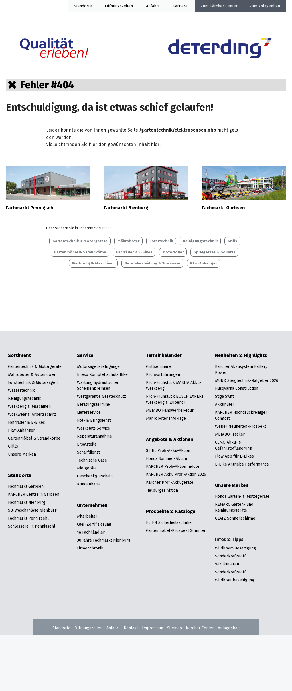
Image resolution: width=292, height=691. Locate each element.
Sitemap (174, 628)
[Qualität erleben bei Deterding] (54, 49)
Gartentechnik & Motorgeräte (80, 241)
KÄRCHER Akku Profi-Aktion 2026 (176, 474)
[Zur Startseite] (220, 49)
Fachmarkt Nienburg (126, 207)
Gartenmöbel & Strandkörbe (80, 252)
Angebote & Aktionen (169, 439)
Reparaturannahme (94, 436)
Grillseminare (158, 366)
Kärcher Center (224, 6)
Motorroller (173, 252)
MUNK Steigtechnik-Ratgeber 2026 (246, 380)
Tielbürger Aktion (162, 490)
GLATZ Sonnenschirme (235, 518)
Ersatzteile (87, 444)
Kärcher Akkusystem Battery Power (241, 369)
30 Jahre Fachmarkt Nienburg (103, 540)
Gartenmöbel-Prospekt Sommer (176, 530)
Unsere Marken (22, 454)
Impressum (152, 628)
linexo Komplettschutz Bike (102, 374)
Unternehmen (92, 505)
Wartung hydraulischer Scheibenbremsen (98, 385)
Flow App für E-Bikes (234, 456)
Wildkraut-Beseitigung (235, 548)
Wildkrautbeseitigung (234, 580)
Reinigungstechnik (200, 241)
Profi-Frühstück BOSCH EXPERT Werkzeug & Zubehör (175, 399)
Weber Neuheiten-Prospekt (240, 426)
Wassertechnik (21, 390)
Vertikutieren (227, 564)
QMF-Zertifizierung (94, 524)
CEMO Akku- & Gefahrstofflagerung (233, 445)
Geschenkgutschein (95, 476)
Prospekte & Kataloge (170, 511)
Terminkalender (164, 355)
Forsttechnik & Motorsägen (33, 382)
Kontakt (131, 628)
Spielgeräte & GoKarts (214, 252)
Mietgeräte (87, 468)
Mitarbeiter (87, 516)
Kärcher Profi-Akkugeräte (169, 482)
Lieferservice (89, 412)
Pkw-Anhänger (203, 263)
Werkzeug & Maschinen (93, 263)
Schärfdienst (88, 452)
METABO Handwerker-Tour (170, 410)
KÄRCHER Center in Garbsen (33, 494)
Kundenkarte (89, 484)
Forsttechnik (161, 241)
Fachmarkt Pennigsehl (30, 207)
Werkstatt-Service (93, 428)
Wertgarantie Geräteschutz (101, 396)
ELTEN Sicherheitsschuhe (169, 522)
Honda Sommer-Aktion (166, 458)
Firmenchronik (90, 548)
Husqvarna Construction (236, 388)
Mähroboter (128, 241)
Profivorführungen (163, 374)
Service (85, 355)
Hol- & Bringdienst (94, 420)
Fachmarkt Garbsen (223, 207)
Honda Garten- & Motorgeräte (242, 496)
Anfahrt (152, 6)
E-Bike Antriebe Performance (242, 464)
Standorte (83, 6)
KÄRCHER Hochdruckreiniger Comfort (241, 415)
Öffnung (112, 6)
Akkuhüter (224, 404)
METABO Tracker (230, 434)
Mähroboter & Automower (32, 374)
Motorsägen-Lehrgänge (98, 366)
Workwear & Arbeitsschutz (32, 414)
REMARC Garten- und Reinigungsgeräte (234, 507)
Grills (232, 241)
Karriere (180, 6)
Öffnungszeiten (88, 628)
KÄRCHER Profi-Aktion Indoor (173, 466)
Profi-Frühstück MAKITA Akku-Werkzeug (173, 385)
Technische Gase (92, 460)
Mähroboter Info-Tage (166, 418)
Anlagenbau (269, 6)
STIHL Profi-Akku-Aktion (168, 450)
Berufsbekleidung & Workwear (152, 263)
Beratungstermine (93, 404)
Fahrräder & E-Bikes (134, 252)
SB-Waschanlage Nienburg (32, 510)
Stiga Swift (224, 396)
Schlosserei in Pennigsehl (31, 526)
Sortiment (19, 355)
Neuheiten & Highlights (241, 355)
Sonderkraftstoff (230, 556)
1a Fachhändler (91, 532)
